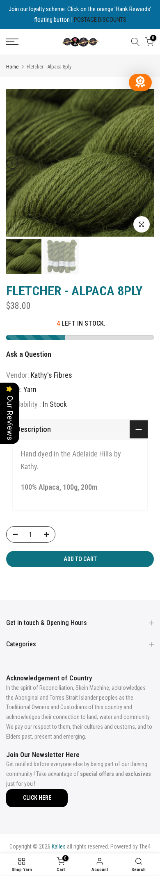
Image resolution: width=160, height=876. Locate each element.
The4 (145, 846)
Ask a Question (28, 354)
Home (12, 66)
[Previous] (12, 163)
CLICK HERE (37, 797)
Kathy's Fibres (51, 375)
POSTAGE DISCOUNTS (100, 19)
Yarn (30, 389)
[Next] (148, 163)
